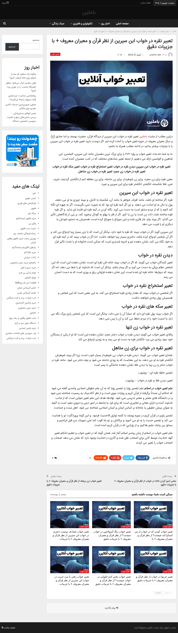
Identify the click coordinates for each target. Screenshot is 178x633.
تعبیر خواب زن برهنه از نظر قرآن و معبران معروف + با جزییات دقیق (74, 483)
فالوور (33, 208)
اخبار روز (105, 23)
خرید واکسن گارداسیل (26, 303)
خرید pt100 (30, 252)
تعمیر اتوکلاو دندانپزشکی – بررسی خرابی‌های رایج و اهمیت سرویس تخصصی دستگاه (21, 117)
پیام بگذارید (110, 608)
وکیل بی (32, 224)
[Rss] (2, 627)
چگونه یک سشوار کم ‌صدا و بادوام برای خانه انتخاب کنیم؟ (23, 76)
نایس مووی (30, 198)
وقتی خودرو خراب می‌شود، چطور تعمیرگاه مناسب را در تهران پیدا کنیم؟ (21, 87)
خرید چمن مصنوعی (27, 308)
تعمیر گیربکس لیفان (26, 288)
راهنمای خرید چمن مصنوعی (23, 263)
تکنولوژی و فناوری (82, 23)
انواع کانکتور (30, 278)
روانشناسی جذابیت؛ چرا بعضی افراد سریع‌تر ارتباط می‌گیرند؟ (22, 98)
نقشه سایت (145, 3)
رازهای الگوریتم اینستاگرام (24, 247)
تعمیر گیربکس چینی (26, 293)
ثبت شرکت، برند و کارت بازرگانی (21, 298)
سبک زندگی (58, 23)
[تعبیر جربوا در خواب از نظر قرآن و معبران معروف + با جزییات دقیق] (153, 559)
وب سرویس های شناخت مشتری (21, 333)
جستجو (36, 40)
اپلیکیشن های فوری (27, 203)
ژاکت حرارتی (30, 257)
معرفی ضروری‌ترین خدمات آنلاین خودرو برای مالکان (20, 106)
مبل (34, 193)
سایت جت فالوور (28, 229)
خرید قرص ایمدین (27, 328)
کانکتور (33, 313)
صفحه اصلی (122, 23)
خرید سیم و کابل (28, 268)
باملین (89, 12)
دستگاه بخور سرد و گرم (25, 323)
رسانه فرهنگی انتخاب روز (24, 234)
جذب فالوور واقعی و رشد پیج (22, 318)
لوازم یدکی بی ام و (27, 273)
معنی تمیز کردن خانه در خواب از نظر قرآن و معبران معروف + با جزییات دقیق (145, 483)
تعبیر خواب (55, 54)
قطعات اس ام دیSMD (25, 283)
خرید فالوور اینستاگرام (26, 218)
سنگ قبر (32, 213)
